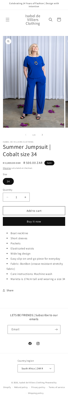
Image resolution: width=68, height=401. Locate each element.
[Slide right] (42, 135)
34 (8, 181)
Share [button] (10, 290)
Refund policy (21, 387)
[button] (7, 19)
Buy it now (34, 221)
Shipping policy (36, 393)
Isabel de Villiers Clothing (32, 382)
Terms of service (57, 387)
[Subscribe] (56, 329)
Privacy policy (38, 387)
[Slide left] (26, 135)
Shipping (7, 168)
